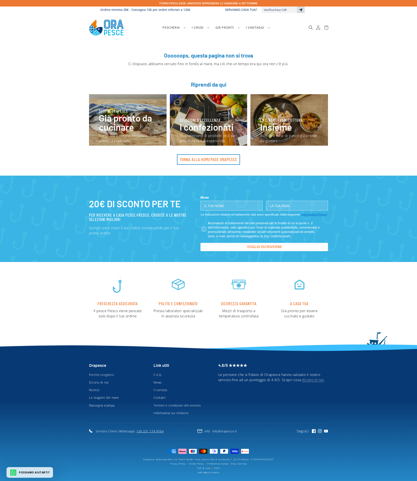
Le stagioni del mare (104, 397)
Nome (204, 197)
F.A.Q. (158, 375)
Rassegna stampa (102, 405)
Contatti (159, 397)
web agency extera (208, 472)
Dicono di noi (99, 382)
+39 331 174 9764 (150, 431)
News (158, 382)
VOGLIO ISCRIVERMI (264, 247)
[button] (172, 27)
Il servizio (160, 390)
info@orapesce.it (224, 431)
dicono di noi (313, 379)
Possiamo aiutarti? (34, 472)
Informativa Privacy (314, 214)
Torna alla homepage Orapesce (208, 159)
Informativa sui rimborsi (171, 413)
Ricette (94, 390)
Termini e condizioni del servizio (177, 405)
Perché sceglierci (101, 375)
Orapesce (148, 459)
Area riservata (239, 463)
